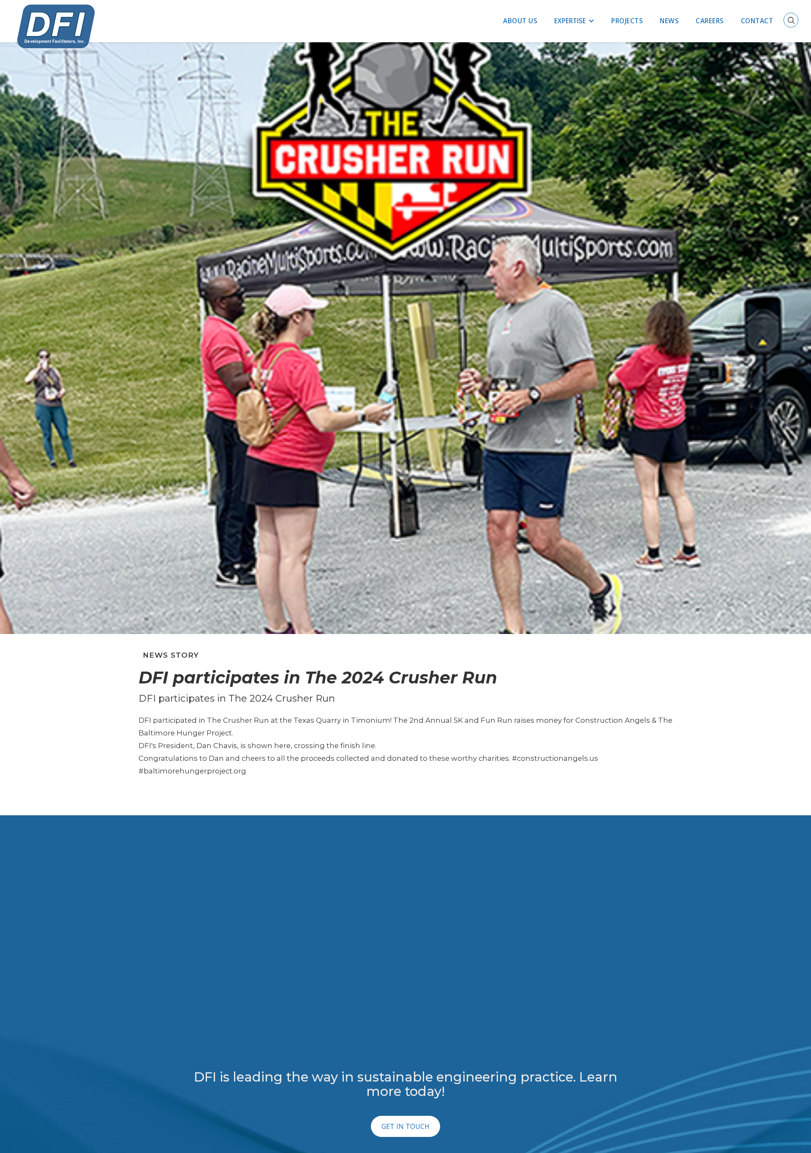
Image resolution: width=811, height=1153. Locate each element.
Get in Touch (405, 1126)
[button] (574, 21)
